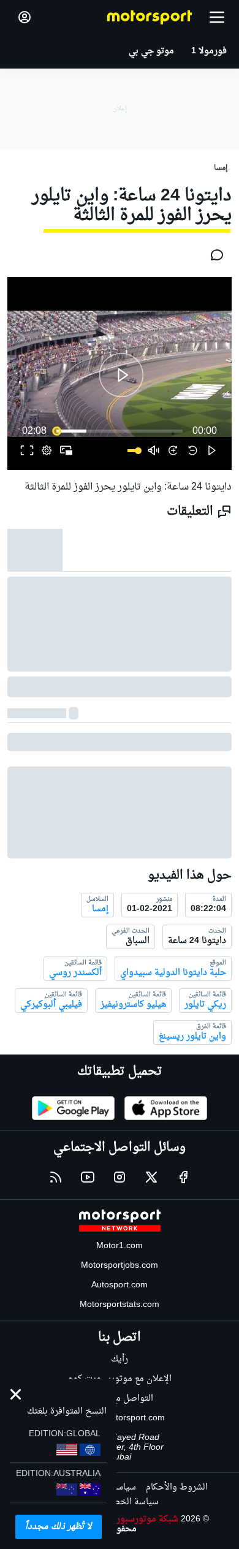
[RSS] (56, 1177)
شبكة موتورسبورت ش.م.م (129, 1519)
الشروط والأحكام (177, 1487)
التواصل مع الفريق (119, 1398)
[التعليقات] (213, 255)
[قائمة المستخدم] (24, 17)
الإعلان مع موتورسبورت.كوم (120, 1379)
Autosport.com (119, 1285)
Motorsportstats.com (119, 1305)
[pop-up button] (46, 450)
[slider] (119, 431)
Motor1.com (119, 1246)
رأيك (119, 1359)
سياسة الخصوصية (125, 1502)
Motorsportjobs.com (119, 1265)
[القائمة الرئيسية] (217, 17)
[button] (121, 375)
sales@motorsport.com (120, 1418)
